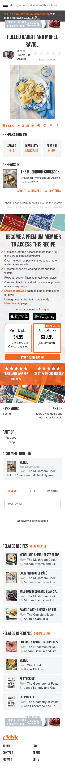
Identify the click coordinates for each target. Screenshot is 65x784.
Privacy (7, 759)
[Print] (39, 125)
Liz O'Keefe (23, 57)
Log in (45, 309)
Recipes (36, 191)
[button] (11, 5)
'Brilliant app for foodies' (16, 376)
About (21, 191)
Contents (55, 191)
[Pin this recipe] (51, 125)
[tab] (13, 491)
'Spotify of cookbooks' (49, 373)
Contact (8, 753)
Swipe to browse (15, 291)
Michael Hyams (21, 53)
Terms (37, 753)
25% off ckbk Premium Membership (26, 14)
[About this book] (10, 171)
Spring (11, 442)
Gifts (36, 759)
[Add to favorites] (45, 125)
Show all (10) (37, 546)
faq (35, 746)
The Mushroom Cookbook (40, 172)
